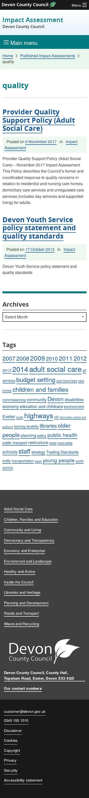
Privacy (10, 760)
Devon (55, 399)
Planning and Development (26, 602)
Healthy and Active (19, 571)
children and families (40, 389)
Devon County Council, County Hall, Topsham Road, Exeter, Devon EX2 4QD (39, 675)
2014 (20, 369)
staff (24, 450)
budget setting (35, 379)
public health (62, 434)
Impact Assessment (32, 22)
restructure (38, 442)
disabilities (74, 399)
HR (56, 417)
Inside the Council (19, 581)
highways (38, 415)
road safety (65, 443)
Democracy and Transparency (29, 540)
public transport (14, 442)
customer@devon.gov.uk (24, 711)
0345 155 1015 (16, 720)
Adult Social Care (18, 508)
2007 (8, 358)
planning (28, 435)
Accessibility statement (23, 780)
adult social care (55, 369)
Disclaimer (13, 730)
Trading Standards (62, 452)
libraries (48, 425)
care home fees (66, 381)
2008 (22, 358)
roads (53, 443)
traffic (6, 460)
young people (59, 460)
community (36, 399)
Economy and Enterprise (24, 550)
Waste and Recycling (21, 623)
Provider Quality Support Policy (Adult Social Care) (38, 120)
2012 (80, 358)
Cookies (11, 740)
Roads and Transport (21, 613)
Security (11, 770)
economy (10, 406)
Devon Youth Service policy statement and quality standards (39, 228)
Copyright (12, 750)
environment (74, 406)
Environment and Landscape (27, 561)
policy (41, 435)
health (19, 417)
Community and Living (22, 529)
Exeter (8, 416)
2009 (37, 357)
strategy (38, 452)
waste (38, 461)
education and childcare (41, 406)
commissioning (14, 399)
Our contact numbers (23, 688)
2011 (66, 358)
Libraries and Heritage (22, 592)
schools (10, 452)
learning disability (26, 426)
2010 (52, 358)
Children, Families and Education (31, 519)
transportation (23, 460)
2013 (6, 370)
